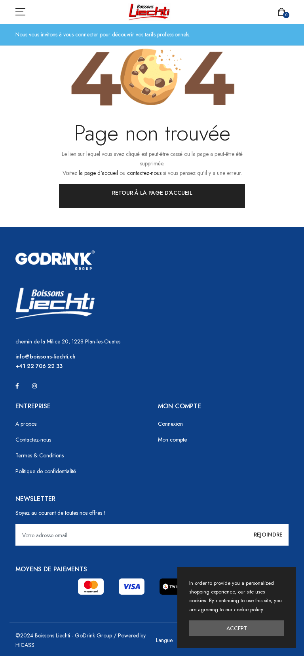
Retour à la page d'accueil (152, 193)
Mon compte (172, 440)
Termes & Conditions (39, 455)
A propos (25, 424)
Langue (164, 640)
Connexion (170, 424)
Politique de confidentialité (45, 471)
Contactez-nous (33, 440)
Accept (236, 628)
